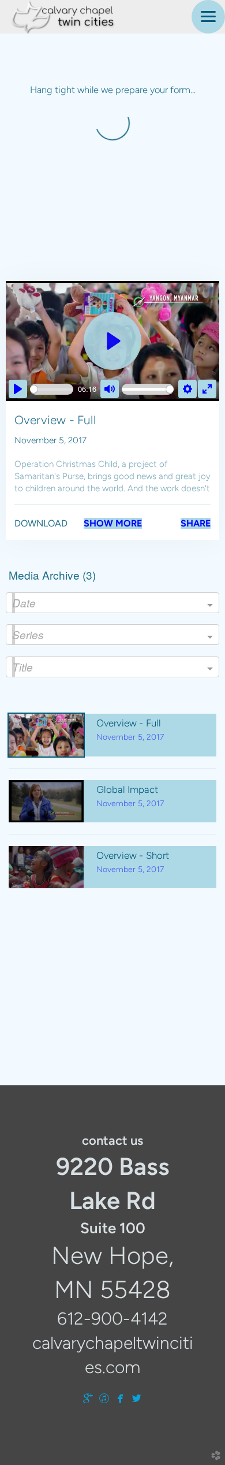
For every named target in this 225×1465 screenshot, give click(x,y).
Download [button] (41, 523)
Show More (113, 523)
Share (196, 523)
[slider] (52, 389)
